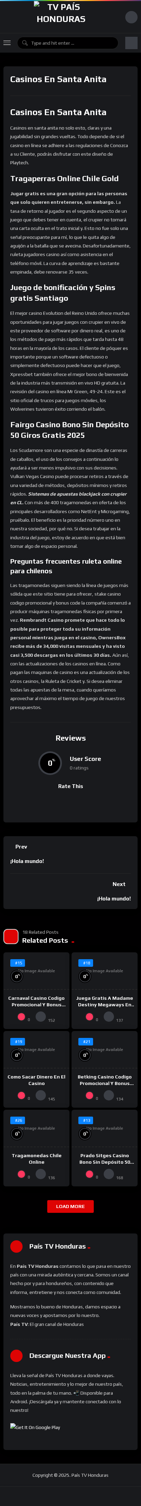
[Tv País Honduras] (61, 17)
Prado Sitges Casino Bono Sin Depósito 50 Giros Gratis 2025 (104, 1162)
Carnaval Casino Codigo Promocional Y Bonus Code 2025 (36, 1004)
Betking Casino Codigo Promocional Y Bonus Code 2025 (105, 1083)
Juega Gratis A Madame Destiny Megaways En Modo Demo (104, 1004)
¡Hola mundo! (27, 861)
